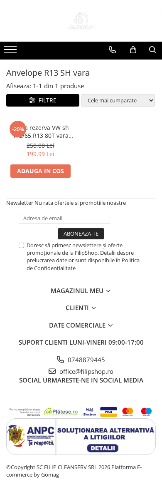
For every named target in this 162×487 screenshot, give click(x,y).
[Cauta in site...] (152, 50)
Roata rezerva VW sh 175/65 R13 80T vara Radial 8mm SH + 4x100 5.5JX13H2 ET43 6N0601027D (40, 131)
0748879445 (85, 359)
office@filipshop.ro (85, 371)
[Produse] (11, 52)
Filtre (45, 100)
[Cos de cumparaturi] (133, 50)
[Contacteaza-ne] (112, 50)
